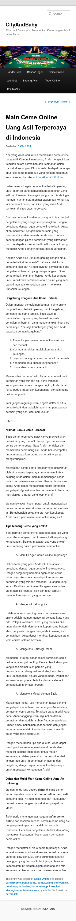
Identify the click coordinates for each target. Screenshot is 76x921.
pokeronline (53, 886)
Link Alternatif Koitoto (49, 177)
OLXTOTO (49, 909)
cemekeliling (45, 882)
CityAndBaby (21, 24)
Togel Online (52, 80)
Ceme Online (56, 72)
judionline (24, 886)
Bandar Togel (35, 72)
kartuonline (38, 886)
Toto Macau (13, 89)
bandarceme (13, 882)
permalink (12, 894)
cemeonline (61, 882)
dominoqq (12, 886)
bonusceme (29, 882)
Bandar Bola (14, 72)
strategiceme (14, 890)
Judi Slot (12, 80)
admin (46, 890)
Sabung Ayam (31, 80)
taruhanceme (31, 890)
